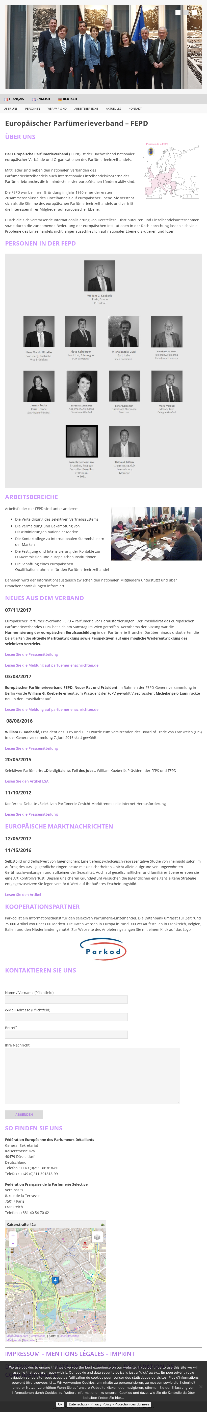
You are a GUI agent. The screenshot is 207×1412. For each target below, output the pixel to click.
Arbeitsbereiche (86, 108)
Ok (60, 1404)
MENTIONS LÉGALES (75, 1353)
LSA (26, 781)
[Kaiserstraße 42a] (55, 1280)
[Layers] (97, 1237)
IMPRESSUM (22, 1353)
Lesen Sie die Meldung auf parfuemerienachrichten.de (51, 665)
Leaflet (34, 1336)
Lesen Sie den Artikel (23, 894)
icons (42, 1336)
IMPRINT (122, 1353)
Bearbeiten (29, 1340)
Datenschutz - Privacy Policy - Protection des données (109, 1404)
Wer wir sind (57, 108)
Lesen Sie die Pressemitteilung (31, 654)
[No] (200, 1386)
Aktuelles (113, 108)
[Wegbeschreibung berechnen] (103, 1224)
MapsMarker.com (17, 1336)
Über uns (11, 108)
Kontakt (134, 108)
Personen (32, 108)
